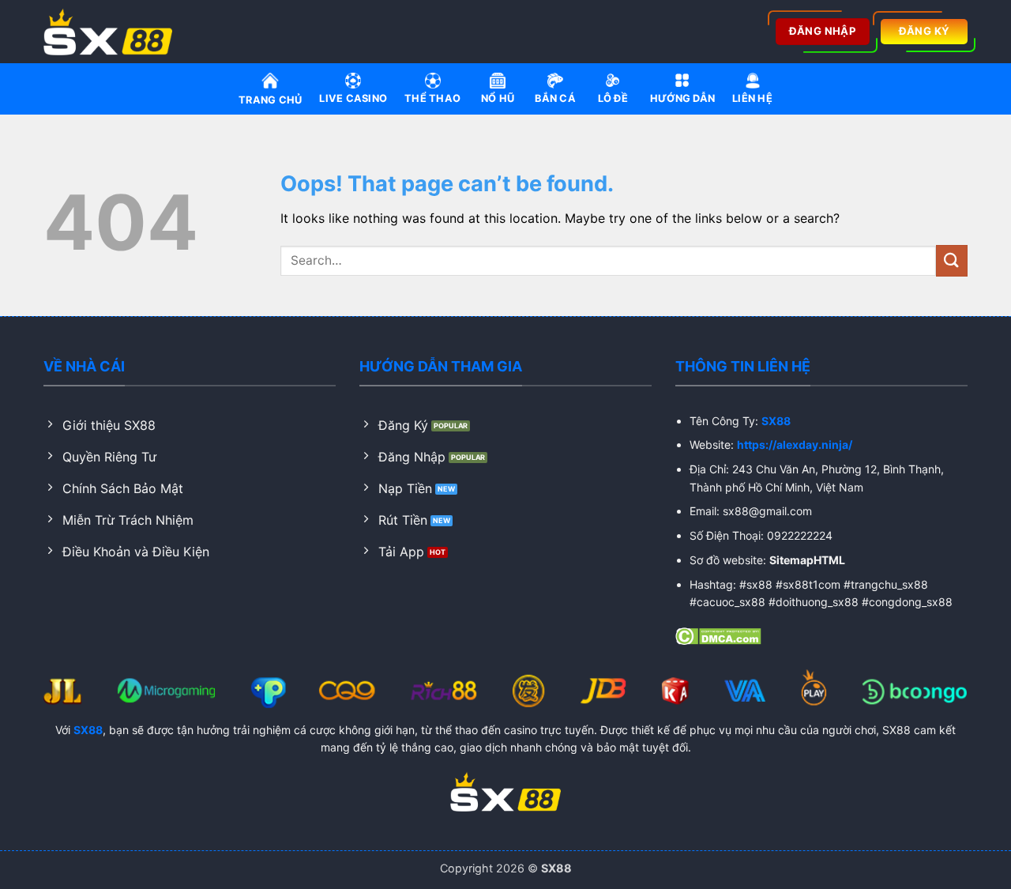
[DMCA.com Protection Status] (718, 635)
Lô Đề (613, 98)
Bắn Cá (555, 98)
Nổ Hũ (497, 98)
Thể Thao (432, 98)
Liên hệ (752, 98)
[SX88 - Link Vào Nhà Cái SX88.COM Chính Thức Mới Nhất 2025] (112, 31)
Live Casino (353, 98)
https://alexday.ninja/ (794, 444)
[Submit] (952, 260)
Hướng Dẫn (682, 98)
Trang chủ (270, 100)
